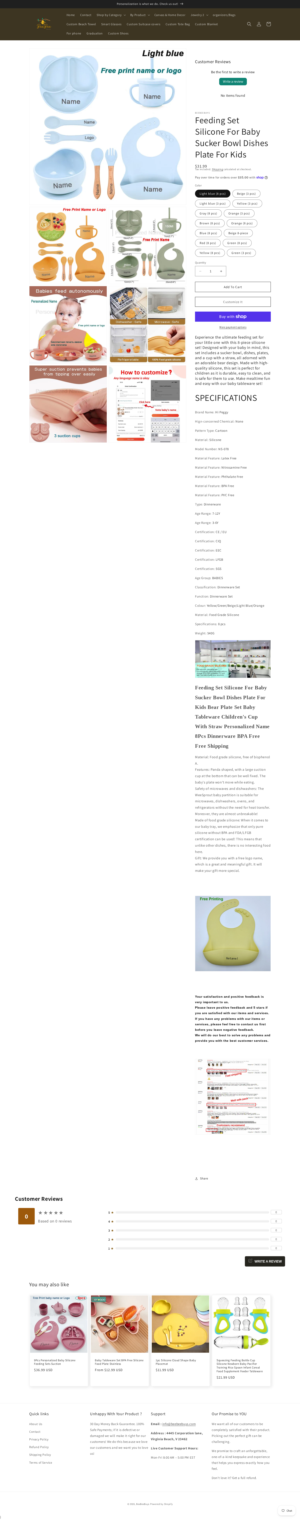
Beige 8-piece (238, 233)
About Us (35, 1424)
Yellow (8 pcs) (210, 253)
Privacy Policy (38, 1439)
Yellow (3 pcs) (247, 203)
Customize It (233, 302)
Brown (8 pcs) (210, 223)
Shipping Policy (40, 1455)
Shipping (217, 169)
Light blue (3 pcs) (213, 203)
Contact (34, 1432)
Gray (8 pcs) (208, 213)
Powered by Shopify (161, 1504)
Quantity (200, 262)
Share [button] (204, 1178)
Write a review (233, 81)
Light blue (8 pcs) (213, 194)
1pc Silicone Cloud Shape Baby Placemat (176, 1362)
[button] (111, 15)
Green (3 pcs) (241, 253)
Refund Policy (39, 1447)
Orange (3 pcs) (239, 213)
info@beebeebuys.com (179, 1424)
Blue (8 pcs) (208, 233)
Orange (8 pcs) (242, 223)
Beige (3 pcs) (246, 194)
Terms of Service (40, 1463)
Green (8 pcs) (237, 243)
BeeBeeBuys (143, 1504)
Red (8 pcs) (208, 243)
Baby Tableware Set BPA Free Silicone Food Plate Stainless (119, 1362)
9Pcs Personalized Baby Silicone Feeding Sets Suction (55, 1362)
